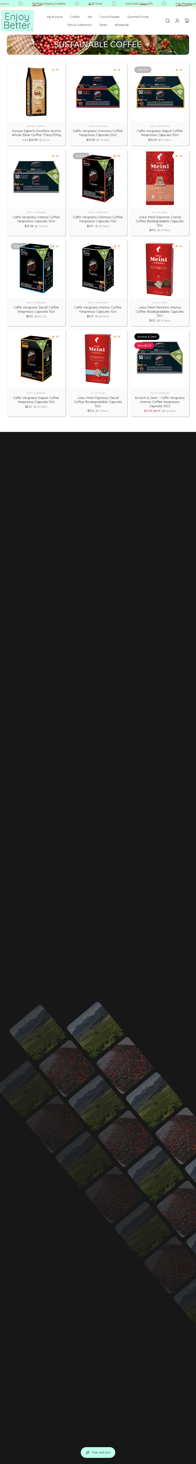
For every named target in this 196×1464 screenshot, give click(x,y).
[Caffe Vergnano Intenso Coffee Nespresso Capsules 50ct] (36, 178)
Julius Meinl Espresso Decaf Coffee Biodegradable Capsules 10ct (98, 402)
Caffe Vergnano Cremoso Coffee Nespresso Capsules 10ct (98, 219)
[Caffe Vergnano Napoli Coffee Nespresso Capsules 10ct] (36, 359)
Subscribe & (129, 3)
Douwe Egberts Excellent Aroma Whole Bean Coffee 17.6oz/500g (36, 133)
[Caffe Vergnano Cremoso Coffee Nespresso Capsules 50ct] (98, 92)
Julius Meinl (160, 212)
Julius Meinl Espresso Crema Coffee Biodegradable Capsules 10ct (160, 221)
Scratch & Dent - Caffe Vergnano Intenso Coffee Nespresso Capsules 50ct (160, 402)
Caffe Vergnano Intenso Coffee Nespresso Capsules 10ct (98, 309)
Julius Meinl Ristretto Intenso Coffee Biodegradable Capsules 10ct (160, 311)
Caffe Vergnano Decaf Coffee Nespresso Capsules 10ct (36, 309)
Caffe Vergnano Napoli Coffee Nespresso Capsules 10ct (36, 400)
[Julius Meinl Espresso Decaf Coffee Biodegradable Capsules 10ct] (98, 359)
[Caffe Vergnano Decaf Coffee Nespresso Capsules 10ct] (36, 268)
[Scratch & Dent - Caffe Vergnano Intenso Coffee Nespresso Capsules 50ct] (160, 359)
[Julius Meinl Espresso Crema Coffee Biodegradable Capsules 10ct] (160, 178)
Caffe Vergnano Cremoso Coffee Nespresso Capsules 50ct (98, 133)
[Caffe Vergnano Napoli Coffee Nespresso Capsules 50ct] (160, 92)
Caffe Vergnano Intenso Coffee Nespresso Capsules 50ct (36, 219)
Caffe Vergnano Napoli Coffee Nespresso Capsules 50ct (160, 133)
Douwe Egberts (36, 126)
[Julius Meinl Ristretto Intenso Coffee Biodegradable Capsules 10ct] (160, 268)
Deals (85, 3)
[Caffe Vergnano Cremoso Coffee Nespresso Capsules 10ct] (98, 178)
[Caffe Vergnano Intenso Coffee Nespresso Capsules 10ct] (98, 268)
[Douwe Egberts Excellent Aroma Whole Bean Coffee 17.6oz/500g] (36, 92)
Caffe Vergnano (98, 126)
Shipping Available (38, 3)
